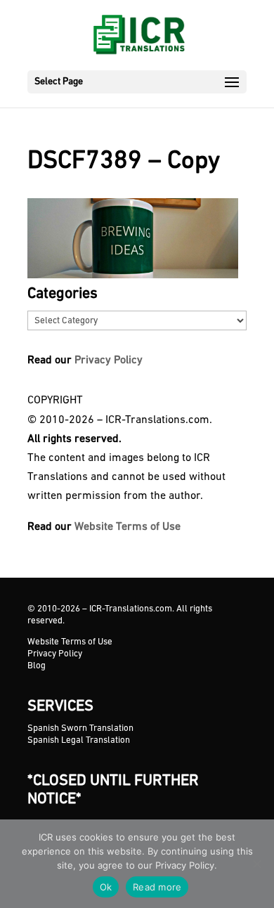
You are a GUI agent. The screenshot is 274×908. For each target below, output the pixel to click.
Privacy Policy (108, 360)
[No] (256, 864)
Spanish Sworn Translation (80, 728)
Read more (157, 887)
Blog (36, 665)
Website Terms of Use (127, 527)
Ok (106, 887)
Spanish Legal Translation (78, 740)
